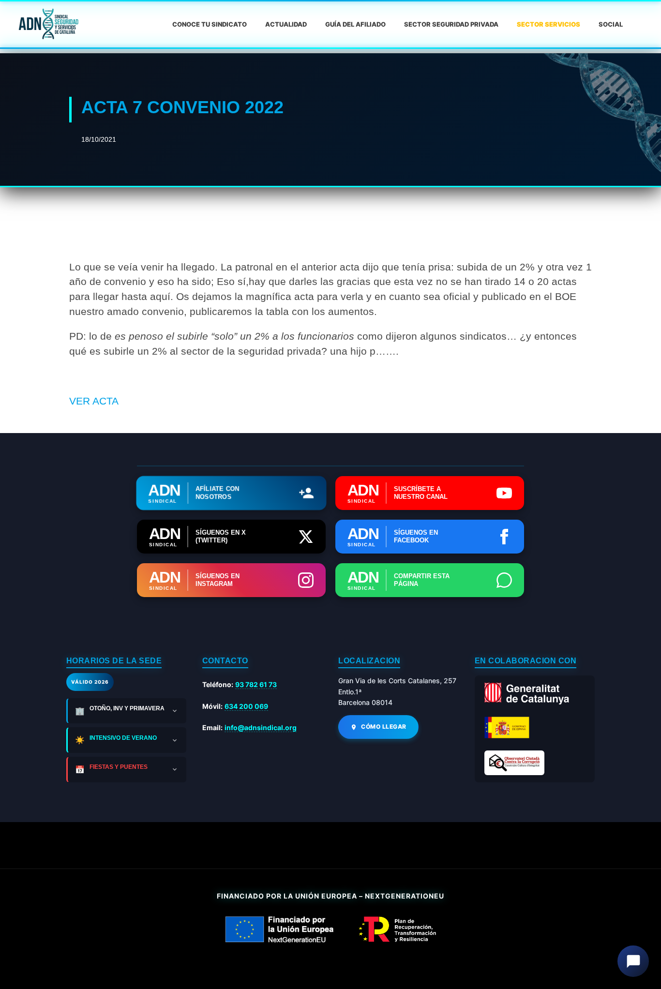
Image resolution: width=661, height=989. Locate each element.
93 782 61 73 (256, 684)
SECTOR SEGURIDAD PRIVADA (451, 24)
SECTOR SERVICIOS (548, 24)
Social (611, 24)
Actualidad (286, 24)
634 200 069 (246, 706)
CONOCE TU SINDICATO (209, 24)
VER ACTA (94, 400)
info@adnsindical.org (261, 727)
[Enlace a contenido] (47, 24)
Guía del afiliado (355, 24)
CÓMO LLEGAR (383, 726)
